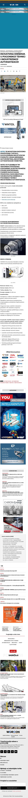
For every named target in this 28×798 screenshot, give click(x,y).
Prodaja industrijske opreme (21, 1)
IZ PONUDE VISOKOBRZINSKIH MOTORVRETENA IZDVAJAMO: (11, 560)
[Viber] (19, 74)
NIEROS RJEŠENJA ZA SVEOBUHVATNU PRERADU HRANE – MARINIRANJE (12, 698)
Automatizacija (9, 53)
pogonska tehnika (4, 385)
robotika (11, 385)
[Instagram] (5, 754)
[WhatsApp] (10, 74)
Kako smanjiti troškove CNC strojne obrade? (5, 632)
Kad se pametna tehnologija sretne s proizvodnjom (9, 606)
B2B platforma (12, 1)
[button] (3, 5)
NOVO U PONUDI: (8, 563)
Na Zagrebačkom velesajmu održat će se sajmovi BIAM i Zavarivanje (12, 601)
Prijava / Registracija (4, 1)
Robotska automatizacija (8, 202)
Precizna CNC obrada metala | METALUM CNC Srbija (12, 478)
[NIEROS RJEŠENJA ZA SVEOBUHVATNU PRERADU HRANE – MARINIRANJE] (13, 689)
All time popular (20, 568)
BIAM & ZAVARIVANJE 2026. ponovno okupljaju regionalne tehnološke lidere (12, 495)
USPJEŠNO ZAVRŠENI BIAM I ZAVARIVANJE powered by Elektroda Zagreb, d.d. (13, 593)
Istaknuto (10, 568)
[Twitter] (7, 74)
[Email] (13, 74)
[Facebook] (1, 74)
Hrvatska (4, 484)
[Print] (16, 74)
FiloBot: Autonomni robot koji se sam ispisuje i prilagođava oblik (12, 677)
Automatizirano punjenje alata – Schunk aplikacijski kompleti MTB (12, 588)
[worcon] (13, 735)
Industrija (2, 572)
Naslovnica (2, 53)
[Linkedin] (4, 74)
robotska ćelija (18, 385)
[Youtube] (15, 754)
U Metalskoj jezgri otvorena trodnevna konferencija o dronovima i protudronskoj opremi (12, 578)
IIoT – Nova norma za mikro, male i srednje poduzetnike (17, 632)
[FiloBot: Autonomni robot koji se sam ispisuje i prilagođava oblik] (13, 668)
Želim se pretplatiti (12, 790)
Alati (1, 586)
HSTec (2, 154)
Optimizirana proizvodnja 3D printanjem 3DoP (8, 573)
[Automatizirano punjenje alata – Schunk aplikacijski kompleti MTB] (13, 710)
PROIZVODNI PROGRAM (10, 558)
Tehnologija (2, 604)
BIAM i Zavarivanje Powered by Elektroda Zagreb (9, 597)
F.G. (3, 71)
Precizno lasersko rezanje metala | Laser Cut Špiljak (13, 486)
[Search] (25, 5)
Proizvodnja (5, 476)
